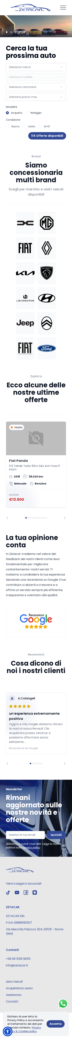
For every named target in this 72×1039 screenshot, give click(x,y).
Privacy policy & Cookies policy (24, 1029)
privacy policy (31, 847)
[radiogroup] (36, 112)
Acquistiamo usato (19, 988)
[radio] (7, 112)
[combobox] (36, 67)
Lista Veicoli (14, 981)
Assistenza (13, 995)
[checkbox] (7, 126)
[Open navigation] (63, 8)
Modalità (11, 107)
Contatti (12, 1001)
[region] (36, 470)
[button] (7, 1031)
